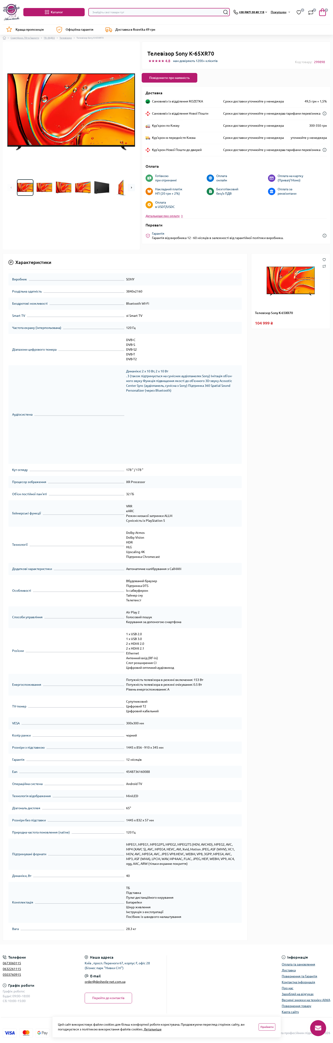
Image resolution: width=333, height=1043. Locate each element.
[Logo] (11, 12)
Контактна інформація (298, 982)
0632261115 (12, 969)
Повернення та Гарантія (299, 976)
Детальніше (153, 1029)
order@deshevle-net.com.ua (105, 982)
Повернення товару (296, 1006)
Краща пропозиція (30, 29)
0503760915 (12, 974)
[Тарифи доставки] (324, 113)
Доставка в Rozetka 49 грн (135, 29)
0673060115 (12, 963)
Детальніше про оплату (163, 216)
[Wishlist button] (324, 259)
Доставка (289, 970)
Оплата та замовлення (298, 964)
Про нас (287, 988)
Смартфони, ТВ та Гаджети (25, 38)
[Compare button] (324, 266)
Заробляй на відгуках (298, 994)
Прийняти (266, 1026)
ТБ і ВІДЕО (49, 38)
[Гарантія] (324, 236)
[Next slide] (131, 187)
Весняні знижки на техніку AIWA (306, 1000)
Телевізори (66, 38)
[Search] (225, 12)
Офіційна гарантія (79, 29)
